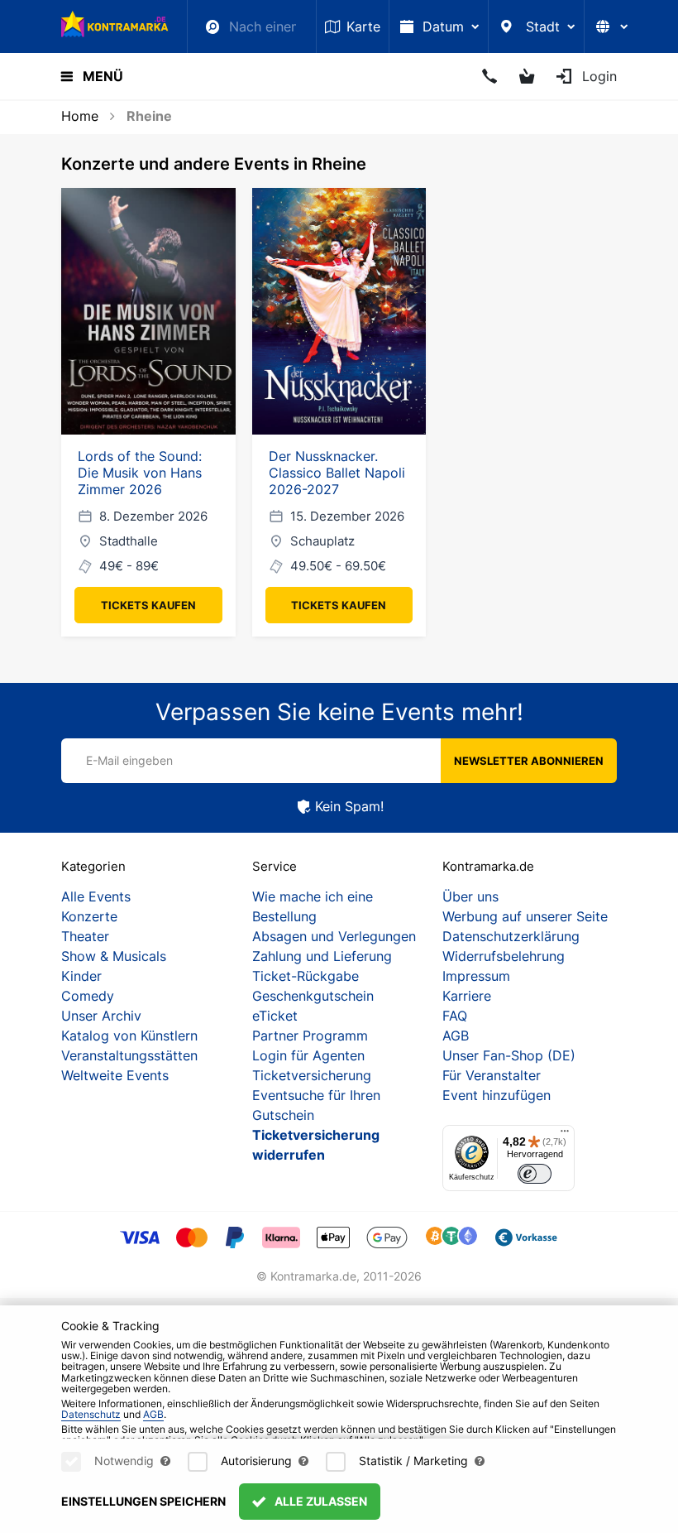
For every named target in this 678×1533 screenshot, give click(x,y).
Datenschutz (91, 1414)
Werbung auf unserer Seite (525, 916)
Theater (85, 936)
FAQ (454, 1015)
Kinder (81, 976)
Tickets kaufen (148, 605)
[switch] (534, 1174)
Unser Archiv (101, 1015)
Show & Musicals (113, 956)
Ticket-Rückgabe (305, 976)
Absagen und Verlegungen (334, 936)
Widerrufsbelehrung (503, 956)
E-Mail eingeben (129, 760)
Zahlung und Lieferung (322, 956)
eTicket (275, 1015)
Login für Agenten (308, 1055)
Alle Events (96, 896)
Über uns (470, 896)
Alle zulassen (319, 1501)
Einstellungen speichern (143, 1501)
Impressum (476, 976)
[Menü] (565, 1135)
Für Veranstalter (491, 1075)
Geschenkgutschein (313, 996)
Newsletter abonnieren (529, 760)
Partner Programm (310, 1035)
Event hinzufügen (496, 1095)
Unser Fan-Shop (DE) (508, 1055)
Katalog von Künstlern (129, 1035)
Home (79, 116)
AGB (455, 1035)
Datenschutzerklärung (511, 936)
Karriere (466, 996)
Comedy (87, 996)
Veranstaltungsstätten (129, 1055)
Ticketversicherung (311, 1075)
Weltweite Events (115, 1075)
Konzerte (89, 916)
